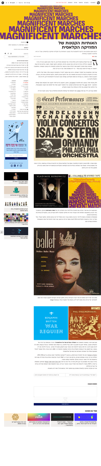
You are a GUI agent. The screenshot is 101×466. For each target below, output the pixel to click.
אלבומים (25, 49)
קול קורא (25, 105)
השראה (25, 82)
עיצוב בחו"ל (12, 86)
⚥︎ (2, 232)
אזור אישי (26, 2)
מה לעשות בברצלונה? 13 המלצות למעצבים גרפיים (46, 375)
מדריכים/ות (25, 96)
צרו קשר (21, 2)
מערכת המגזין (23, 109)
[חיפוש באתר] (17, 3)
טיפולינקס (13, 93)
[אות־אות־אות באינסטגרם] (20, 166)
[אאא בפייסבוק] (8, 3)
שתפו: (25, 53)
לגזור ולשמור (24, 100)
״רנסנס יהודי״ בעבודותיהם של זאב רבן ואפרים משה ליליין (83, 375)
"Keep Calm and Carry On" (53, 361)
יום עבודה (13, 102)
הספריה (13, 109)
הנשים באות (12, 112)
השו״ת (14, 84)
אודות (75, 2)
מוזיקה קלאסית (17, 49)
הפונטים (93, 2)
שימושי (81, 2)
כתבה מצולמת (12, 104)
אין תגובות (23, 42)
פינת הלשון (13, 96)
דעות (26, 98)
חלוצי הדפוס (12, 105)
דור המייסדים (12, 91)
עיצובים (86, 2)
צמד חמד (13, 95)
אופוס (78, 91)
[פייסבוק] (8, 54)
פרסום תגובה (65, 404)
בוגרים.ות (13, 82)
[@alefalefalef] (6, 3)
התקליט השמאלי (92, 355)
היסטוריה (25, 84)
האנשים (70, 2)
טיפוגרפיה (72, 82)
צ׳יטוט (14, 100)
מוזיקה (22, 49)
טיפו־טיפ (13, 107)
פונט (86, 85)
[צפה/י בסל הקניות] (2, 3)
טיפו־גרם (13, 98)
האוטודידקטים (12, 114)
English (13, 2)
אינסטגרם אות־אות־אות (22, 113)
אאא (93, 56)
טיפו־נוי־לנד (13, 111)
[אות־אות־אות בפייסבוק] (17, 166)
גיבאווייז (13, 89)
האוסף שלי (13, 87)
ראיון (26, 107)
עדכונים (26, 93)
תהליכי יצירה (24, 86)
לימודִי (26, 89)
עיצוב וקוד (25, 104)
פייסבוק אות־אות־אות (22, 111)
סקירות (26, 87)
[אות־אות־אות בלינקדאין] (14, 166)
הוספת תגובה (92, 384)
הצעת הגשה (12, 116)
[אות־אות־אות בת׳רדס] (11, 166)
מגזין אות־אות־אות (61, 2)
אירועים (26, 91)
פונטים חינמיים (24, 102)
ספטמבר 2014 (12, 45)
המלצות (25, 95)
